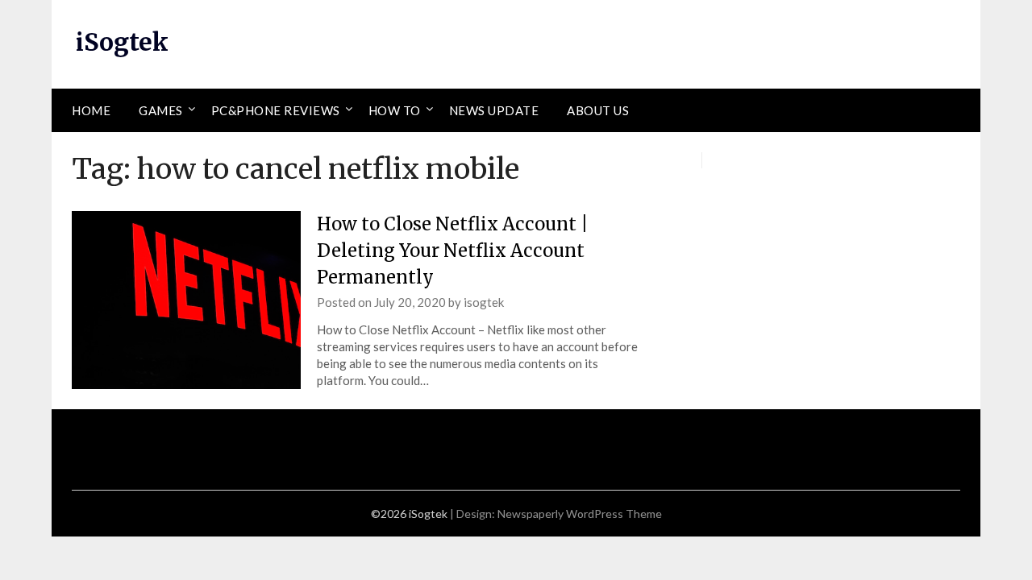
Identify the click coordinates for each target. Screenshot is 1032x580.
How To (394, 110)
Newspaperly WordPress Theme (579, 513)
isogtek (484, 302)
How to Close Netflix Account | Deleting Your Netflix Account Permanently (453, 250)
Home (91, 110)
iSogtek (122, 42)
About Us (598, 110)
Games (161, 110)
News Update (494, 110)
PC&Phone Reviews (275, 110)
